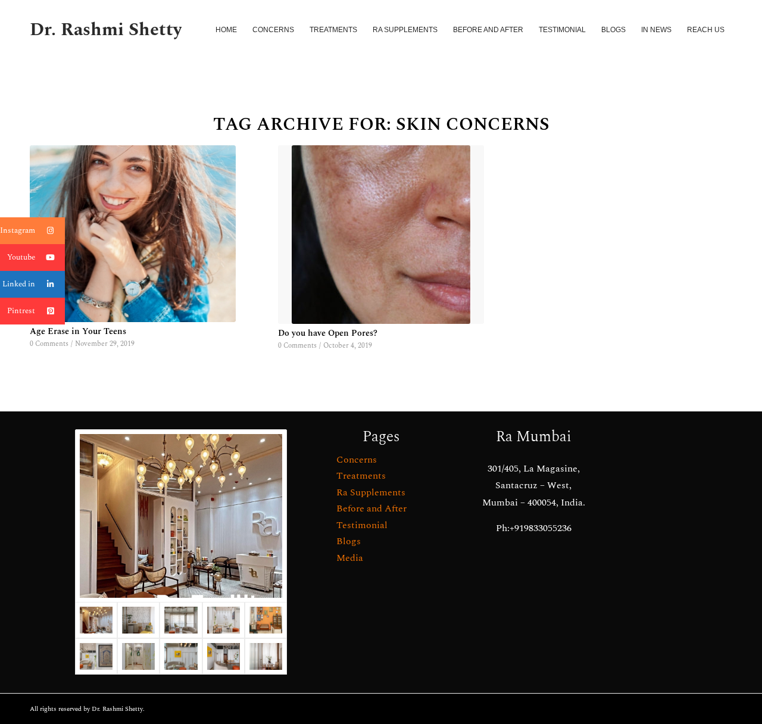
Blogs (348, 541)
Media (349, 558)
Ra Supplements (370, 492)
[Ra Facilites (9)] (266, 656)
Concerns (356, 460)
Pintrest (21, 311)
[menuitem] (226, 30)
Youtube (21, 257)
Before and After (371, 508)
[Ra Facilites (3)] (96, 656)
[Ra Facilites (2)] (138, 656)
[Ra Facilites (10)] (138, 620)
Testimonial (362, 525)
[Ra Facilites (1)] (223, 656)
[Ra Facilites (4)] (181, 656)
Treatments (361, 476)
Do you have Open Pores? (327, 333)
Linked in (18, 284)
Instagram (17, 230)
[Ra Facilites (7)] (181, 620)
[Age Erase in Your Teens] (133, 233)
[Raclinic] (181, 516)
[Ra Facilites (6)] (223, 620)
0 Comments (49, 344)
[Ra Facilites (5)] (266, 620)
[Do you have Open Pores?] (381, 234)
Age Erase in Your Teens (78, 331)
